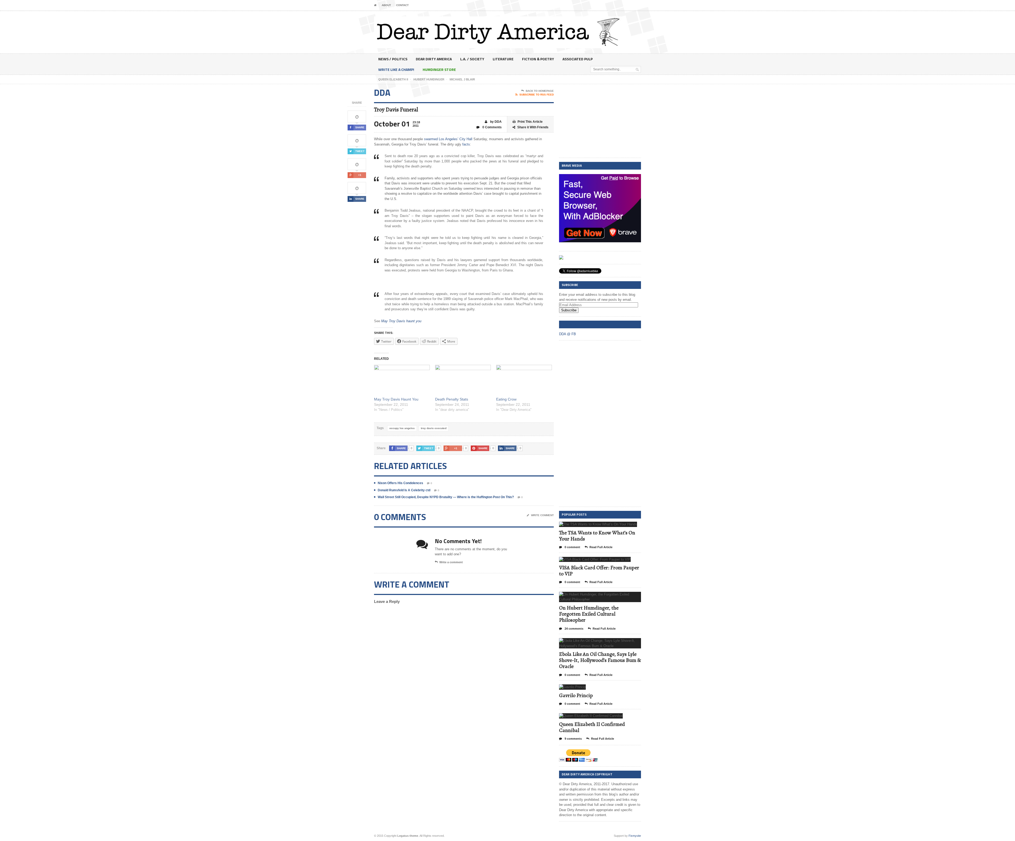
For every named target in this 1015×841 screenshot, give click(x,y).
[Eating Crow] (524, 381)
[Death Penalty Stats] (463, 381)
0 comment (572, 547)
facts (466, 144)
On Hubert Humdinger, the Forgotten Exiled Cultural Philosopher (589, 614)
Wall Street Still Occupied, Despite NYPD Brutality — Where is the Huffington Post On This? (446, 497)
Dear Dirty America (434, 59)
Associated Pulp (577, 59)
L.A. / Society (472, 59)
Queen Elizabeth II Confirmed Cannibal (592, 727)
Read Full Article (600, 547)
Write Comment (542, 515)
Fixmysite (635, 835)
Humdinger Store (439, 69)
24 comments (573, 628)
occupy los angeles (402, 428)
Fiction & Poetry (538, 59)
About (386, 5)
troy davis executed (433, 428)
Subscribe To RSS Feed (536, 94)
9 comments (573, 738)
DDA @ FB (569, 324)
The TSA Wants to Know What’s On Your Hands (597, 535)
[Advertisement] (600, 121)
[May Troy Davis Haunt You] (402, 381)
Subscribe (568, 310)
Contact (402, 5)
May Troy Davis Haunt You (396, 399)
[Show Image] (591, 526)
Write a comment (451, 562)
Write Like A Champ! (396, 69)
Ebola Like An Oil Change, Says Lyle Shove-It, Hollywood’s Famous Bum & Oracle (600, 660)
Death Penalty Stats (451, 399)
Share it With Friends (532, 127)
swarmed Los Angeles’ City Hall (448, 139)
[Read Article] (604, 526)
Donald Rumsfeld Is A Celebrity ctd (404, 490)
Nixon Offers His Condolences (400, 483)
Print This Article (530, 122)
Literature (503, 59)
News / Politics (392, 59)
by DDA (495, 122)
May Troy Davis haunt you (401, 321)
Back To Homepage (540, 90)
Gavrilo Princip (576, 695)
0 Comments (492, 127)
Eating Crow (506, 399)
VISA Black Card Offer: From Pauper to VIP (599, 570)
